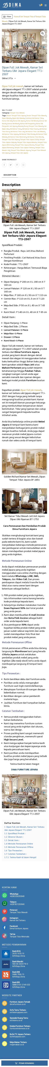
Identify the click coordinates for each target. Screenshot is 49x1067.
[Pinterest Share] (17, 165)
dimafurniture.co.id (17, 1004)
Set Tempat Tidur (27, 16)
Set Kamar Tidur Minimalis (17, 137)
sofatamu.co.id (16, 1020)
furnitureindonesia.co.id (19, 1028)
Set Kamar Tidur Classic (30, 129)
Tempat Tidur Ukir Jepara (19, 153)
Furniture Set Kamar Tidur (34, 118)
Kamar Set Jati (7, 121)
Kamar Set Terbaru (17, 920)
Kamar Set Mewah (32, 121)
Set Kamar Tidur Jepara (10, 134)
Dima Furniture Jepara (19, 928)
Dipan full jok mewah (12, 86)
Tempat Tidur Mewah (17, 113)
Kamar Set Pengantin (27, 123)
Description (10, 175)
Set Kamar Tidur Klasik (27, 134)
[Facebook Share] (4, 165)
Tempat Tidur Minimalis (19, 937)
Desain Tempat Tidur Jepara (16, 115)
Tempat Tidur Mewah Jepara (20, 150)
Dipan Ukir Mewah (18, 118)
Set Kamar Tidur (15, 129)
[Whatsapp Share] (23, 165)
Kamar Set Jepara (19, 121)
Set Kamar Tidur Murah (35, 137)
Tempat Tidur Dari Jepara (10, 139)
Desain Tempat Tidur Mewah (36, 115)
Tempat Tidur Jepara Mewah (27, 142)
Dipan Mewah (6, 118)
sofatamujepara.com (18, 1012)
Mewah (20, 126)
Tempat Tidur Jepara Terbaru (24, 147)
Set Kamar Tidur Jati (17, 131)
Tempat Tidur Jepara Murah (24, 145)
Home (16, 16)
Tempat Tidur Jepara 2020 (29, 139)
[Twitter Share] (10, 165)
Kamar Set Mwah (13, 123)
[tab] (10, 175)
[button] (42, 33)
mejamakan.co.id (17, 1045)
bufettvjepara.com (17, 1037)
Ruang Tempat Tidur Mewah (33, 126)
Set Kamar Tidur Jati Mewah (35, 131)
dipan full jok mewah (31, 389)
